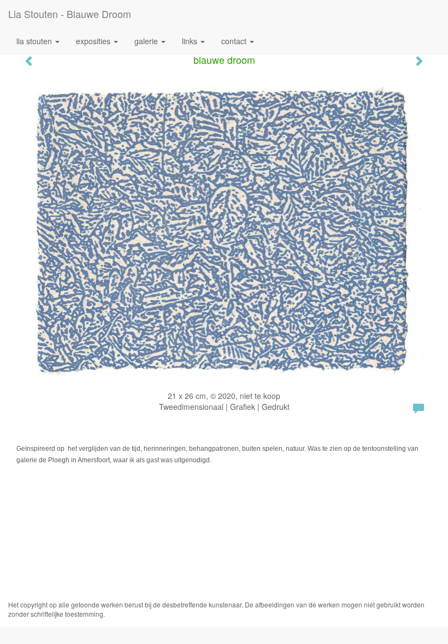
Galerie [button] (147, 40)
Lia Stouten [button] (35, 40)
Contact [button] (235, 40)
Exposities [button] (94, 40)
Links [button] (190, 40)
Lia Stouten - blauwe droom (69, 14)
